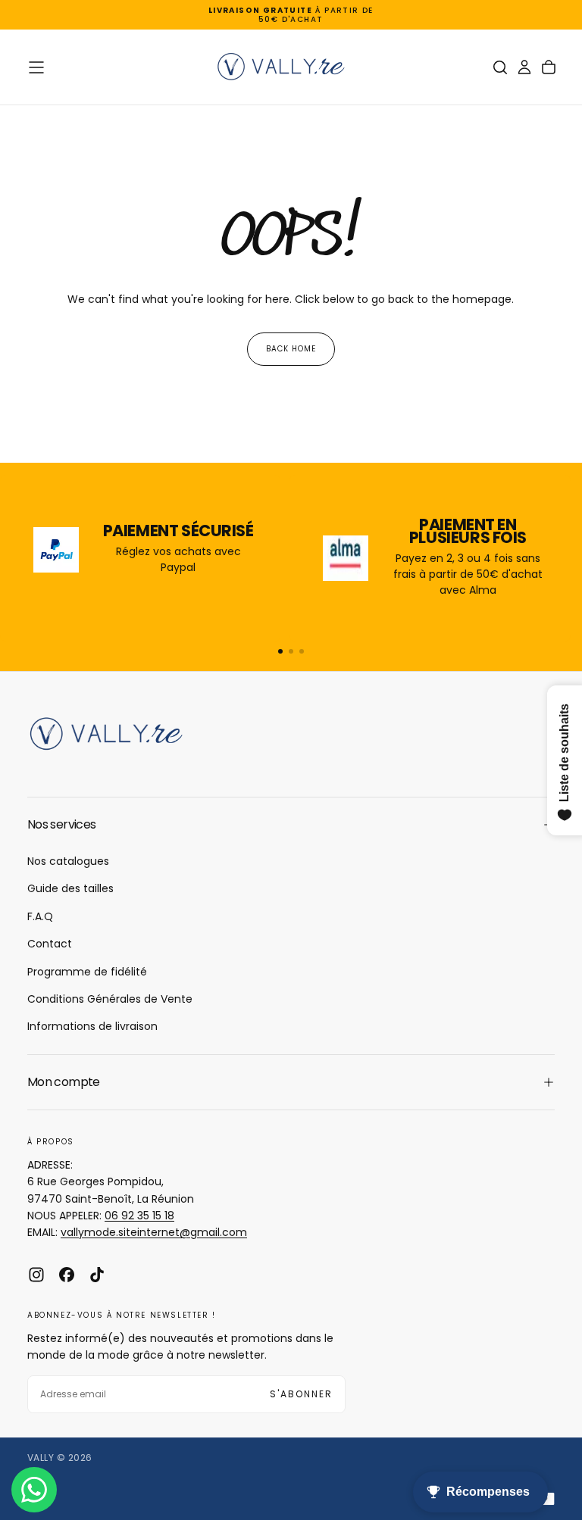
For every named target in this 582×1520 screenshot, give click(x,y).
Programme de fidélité (87, 971)
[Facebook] (67, 1275)
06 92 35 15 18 (139, 1215)
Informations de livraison (92, 1026)
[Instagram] (36, 1275)
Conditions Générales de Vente (109, 999)
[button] (36, 67)
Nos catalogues (68, 861)
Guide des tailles (70, 888)
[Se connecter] (524, 67)
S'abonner (301, 1393)
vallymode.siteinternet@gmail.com (154, 1232)
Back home (291, 348)
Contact (49, 943)
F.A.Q (40, 916)
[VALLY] (118, 734)
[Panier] (549, 67)
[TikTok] (97, 1275)
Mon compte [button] (63, 1082)
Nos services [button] (61, 824)
